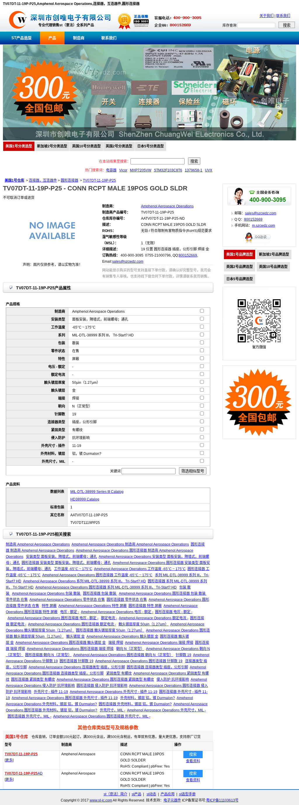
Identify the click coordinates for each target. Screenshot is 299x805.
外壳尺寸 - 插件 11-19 (51, 692)
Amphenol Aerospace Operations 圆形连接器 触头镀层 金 (60, 643)
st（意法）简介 (115, 794)
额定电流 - (109, 618)
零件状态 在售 (17, 600)
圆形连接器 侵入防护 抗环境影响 (102, 686)
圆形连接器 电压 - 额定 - (173, 612)
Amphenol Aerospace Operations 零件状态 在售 (67, 600)
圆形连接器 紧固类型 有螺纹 (33, 679)
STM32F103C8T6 (168, 170)
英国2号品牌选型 (239, 267)
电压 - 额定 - (69, 612)
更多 (9, 760)
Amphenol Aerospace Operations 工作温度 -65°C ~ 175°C (140, 569)
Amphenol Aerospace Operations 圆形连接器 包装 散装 (162, 593)
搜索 (193, 754)
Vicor (123, 170)
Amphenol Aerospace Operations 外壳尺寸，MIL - (166, 710)
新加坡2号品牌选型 (274, 254)
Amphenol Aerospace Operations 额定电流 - (153, 618)
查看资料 (193, 761)
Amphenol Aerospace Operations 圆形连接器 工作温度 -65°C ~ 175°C (97, 575)
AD (24, 773)
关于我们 (267, 16)
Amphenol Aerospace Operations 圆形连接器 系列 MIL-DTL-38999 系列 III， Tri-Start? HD (106, 587)
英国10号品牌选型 (273, 267)
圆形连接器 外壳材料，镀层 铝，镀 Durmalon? (135, 704)
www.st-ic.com (101, 800)
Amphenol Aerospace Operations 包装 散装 (46, 593)
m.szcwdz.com (263, 225)
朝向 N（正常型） (130, 649)
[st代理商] (17, 30)
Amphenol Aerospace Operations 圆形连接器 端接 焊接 (70, 649)
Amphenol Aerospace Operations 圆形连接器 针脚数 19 (138, 661)
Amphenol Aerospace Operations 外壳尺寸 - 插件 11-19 (113, 692)
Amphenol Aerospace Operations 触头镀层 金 (122, 636)
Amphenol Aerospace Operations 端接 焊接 (159, 643)
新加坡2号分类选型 (52, 146)
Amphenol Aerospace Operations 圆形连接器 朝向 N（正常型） (123, 655)
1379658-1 (193, 170)
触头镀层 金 (75, 636)
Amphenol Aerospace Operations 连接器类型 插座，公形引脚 (77, 667)
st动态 (151, 794)
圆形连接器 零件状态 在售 (127, 600)
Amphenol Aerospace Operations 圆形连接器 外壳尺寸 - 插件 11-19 (65, 698)
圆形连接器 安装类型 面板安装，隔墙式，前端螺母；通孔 (66, 563)
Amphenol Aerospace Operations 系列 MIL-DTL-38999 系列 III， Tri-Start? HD (84, 581)
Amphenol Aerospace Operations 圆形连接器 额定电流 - (72, 624)
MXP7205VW (140, 170)
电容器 (111, 170)
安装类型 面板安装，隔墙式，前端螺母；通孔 (61, 557)
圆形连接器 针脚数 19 (76, 661)
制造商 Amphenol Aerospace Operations (38, 544)
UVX (208, 170)
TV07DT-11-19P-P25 (99, 180)
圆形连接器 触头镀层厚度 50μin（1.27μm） (110, 630)
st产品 (136, 794)
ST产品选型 (21, 38)
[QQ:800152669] (259, 243)
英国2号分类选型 (119, 146)
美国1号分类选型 (19, 146)
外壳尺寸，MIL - (112, 710)
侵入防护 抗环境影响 (173, 679)
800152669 (188, 255)
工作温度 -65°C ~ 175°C (73, 569)
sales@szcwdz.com (127, 261)
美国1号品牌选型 (239, 254)
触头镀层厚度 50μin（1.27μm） (143, 624)
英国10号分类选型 (86, 146)
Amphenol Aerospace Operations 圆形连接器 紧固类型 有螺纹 (105, 679)
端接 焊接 (115, 643)
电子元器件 (172, 800)
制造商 (78, 38)
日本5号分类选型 (150, 146)
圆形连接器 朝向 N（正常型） (48, 655)
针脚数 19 (183, 655)
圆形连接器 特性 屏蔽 (145, 606)
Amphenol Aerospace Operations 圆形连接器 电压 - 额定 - (53, 618)
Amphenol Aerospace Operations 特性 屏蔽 (92, 606)
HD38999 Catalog (84, 499)
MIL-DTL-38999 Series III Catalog (97, 492)
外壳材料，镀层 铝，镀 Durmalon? (147, 698)
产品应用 (168, 794)
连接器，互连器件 (43, 180)
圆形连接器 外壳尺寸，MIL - (29, 716)
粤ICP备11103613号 (222, 800)
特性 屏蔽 (49, 606)
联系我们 (283, 16)
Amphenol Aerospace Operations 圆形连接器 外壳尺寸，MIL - (101, 716)
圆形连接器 (69, 180)
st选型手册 (187, 794)
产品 (52, 38)
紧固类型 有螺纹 (119, 673)
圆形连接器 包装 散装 (100, 593)
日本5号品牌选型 (239, 279)
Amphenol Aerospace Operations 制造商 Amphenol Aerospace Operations (130, 544)
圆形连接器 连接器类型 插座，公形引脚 (157, 667)
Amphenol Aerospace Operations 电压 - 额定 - (117, 612)
